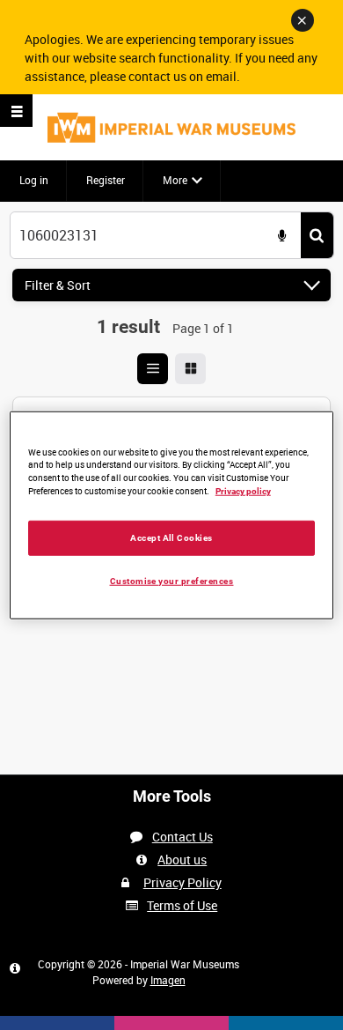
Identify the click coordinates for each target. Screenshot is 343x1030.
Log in (33, 180)
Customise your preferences (172, 581)
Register (105, 180)
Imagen (168, 980)
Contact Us (182, 836)
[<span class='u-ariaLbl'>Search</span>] (317, 235)
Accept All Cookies (171, 538)
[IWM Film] (171, 127)
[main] (171, 393)
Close (302, 20)
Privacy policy (243, 491)
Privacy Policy (182, 882)
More (175, 180)
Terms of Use (182, 905)
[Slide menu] (16, 110)
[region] (172, 515)
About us (182, 859)
